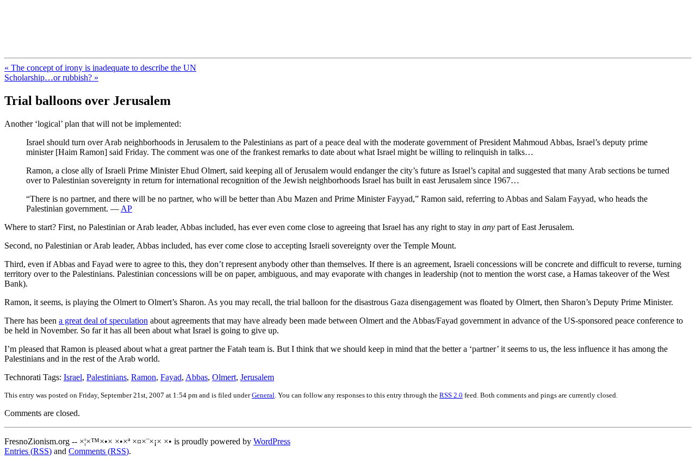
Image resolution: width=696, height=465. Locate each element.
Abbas (196, 377)
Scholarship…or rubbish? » (51, 77)
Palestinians (106, 377)
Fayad (171, 377)
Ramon (143, 377)
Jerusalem (257, 377)
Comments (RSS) (99, 451)
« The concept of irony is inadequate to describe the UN (100, 67)
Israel (73, 377)
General (263, 395)
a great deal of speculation (103, 320)
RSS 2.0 (451, 395)
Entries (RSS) (28, 451)
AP (126, 208)
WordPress (271, 441)
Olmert (224, 377)
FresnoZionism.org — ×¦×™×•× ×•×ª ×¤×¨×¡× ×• (180, 21)
